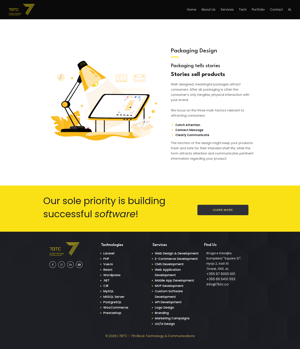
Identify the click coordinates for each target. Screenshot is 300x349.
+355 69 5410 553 (220, 279)
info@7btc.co (217, 284)
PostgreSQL (112, 302)
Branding (162, 313)
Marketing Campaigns (172, 318)
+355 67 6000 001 (220, 274)
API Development (168, 302)
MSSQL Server (113, 297)
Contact (276, 9)
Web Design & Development (177, 253)
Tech (243, 9)
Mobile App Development (174, 280)
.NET (106, 280)
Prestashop (112, 313)
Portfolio (258, 9)
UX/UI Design (165, 324)
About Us (208, 9)
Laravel (108, 253)
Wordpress (111, 275)
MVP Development (169, 286)
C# (106, 286)
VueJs (108, 264)
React (107, 269)
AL (289, 9)
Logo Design (164, 307)
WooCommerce (115, 307)
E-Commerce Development (176, 259)
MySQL (108, 291)
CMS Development (169, 264)
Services (227, 9)
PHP (106, 259)
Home (191, 9)
